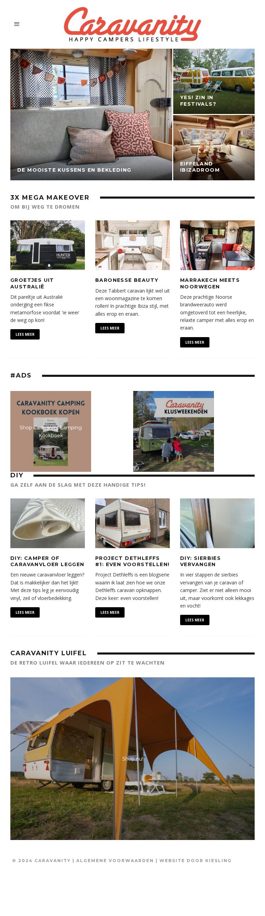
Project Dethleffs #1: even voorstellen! (132, 561)
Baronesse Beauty (126, 280)
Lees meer (25, 334)
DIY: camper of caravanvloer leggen (47, 561)
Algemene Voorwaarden (115, 860)
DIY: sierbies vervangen (200, 561)
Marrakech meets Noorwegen (210, 283)
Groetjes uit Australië (32, 283)
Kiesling (218, 860)
